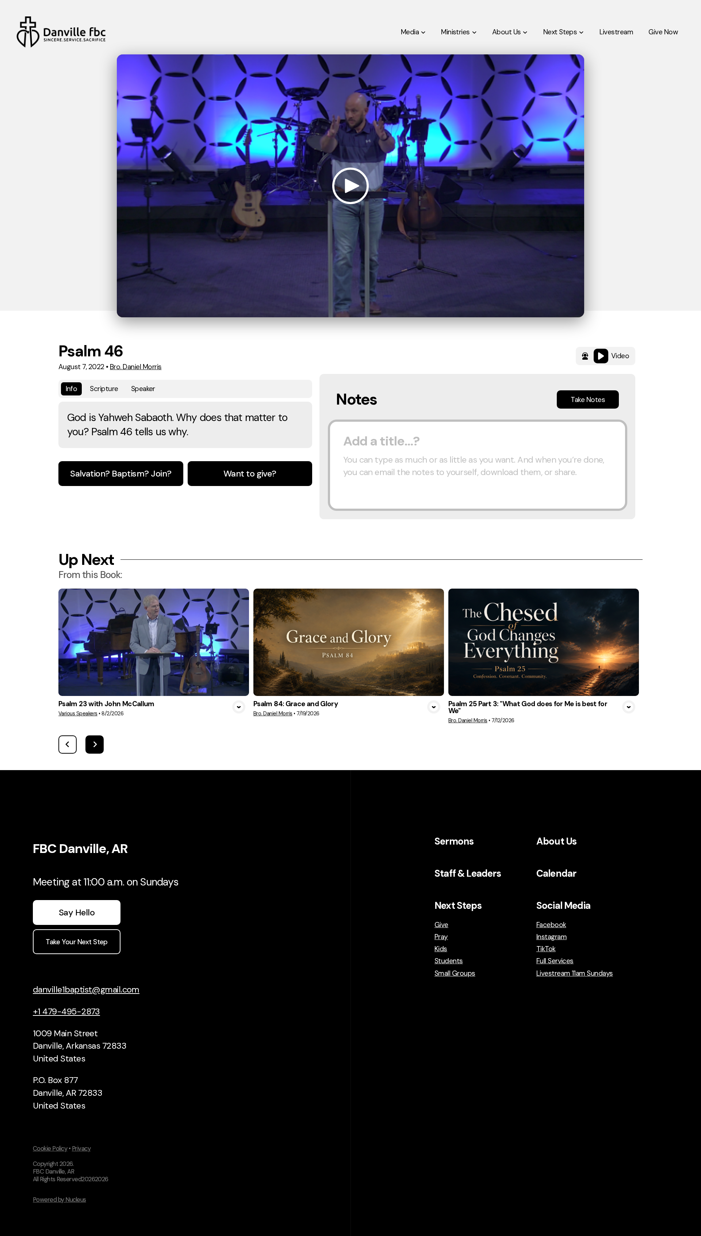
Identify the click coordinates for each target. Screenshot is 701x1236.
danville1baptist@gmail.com (86, 989)
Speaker (143, 388)
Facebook (551, 925)
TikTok (546, 949)
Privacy (81, 1148)
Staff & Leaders (467, 873)
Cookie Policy (50, 1148)
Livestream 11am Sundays (574, 973)
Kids (440, 949)
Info (71, 388)
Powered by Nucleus (59, 1199)
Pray (441, 937)
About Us (556, 841)
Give (441, 925)
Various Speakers (77, 713)
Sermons (454, 841)
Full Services (555, 961)
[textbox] (477, 465)
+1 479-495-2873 (66, 1011)
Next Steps (458, 905)
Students (448, 961)
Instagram (551, 937)
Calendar (556, 873)
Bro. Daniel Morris (135, 366)
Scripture (104, 388)
